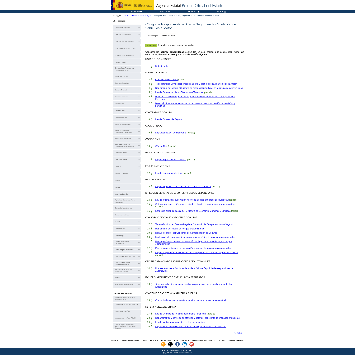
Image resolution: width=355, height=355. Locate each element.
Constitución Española (122, 27)
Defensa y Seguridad (122, 83)
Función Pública (120, 62)
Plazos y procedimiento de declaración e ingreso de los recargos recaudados (193, 248)
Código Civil (161, 146)
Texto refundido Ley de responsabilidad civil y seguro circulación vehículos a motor (196, 84)
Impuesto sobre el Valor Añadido (125, 318)
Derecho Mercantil (121, 117)
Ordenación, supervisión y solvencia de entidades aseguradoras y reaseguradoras (195, 204)
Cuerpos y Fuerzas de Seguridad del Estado (122, 264)
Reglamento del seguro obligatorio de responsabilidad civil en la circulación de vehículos (199, 88)
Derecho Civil (119, 104)
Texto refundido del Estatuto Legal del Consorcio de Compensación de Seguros (194, 224)
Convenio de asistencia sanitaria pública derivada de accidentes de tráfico (191, 300)
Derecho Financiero (121, 97)
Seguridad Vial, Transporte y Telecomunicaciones (124, 69)
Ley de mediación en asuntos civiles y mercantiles (180, 322)
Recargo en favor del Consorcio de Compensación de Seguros (186, 233)
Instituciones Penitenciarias (124, 284)
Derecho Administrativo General (125, 48)
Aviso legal (154, 340)
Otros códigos (119, 236)
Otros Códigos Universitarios (124, 250)
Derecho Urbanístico (122, 215)
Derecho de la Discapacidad (124, 41)
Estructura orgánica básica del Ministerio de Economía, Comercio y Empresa (193, 211)
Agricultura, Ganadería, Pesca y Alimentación (125, 201)
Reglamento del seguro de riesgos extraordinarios (179, 229)
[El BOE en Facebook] (177, 346)
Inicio (126, 15)
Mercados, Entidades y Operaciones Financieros (123, 131)
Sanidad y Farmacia (121, 173)
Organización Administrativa (124, 55)
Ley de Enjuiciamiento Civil (168, 173)
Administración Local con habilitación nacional (123, 271)
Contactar (115, 340)
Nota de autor (162, 66)
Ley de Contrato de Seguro (168, 119)
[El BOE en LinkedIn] (184, 346)
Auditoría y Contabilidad (123, 138)
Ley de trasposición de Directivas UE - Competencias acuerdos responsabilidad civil (196, 252)
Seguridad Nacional (121, 76)
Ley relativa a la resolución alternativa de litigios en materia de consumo (190, 326)
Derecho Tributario (121, 90)
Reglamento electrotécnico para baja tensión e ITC (125, 298)
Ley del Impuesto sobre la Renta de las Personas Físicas (183, 186)
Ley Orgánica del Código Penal (170, 133)
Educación (118, 166)
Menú (220, 12)
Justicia (117, 277)
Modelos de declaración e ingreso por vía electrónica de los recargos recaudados (195, 237)
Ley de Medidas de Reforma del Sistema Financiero (180, 314)
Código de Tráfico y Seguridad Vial (126, 304)
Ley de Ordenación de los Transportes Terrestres (179, 92)
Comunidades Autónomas (123, 208)
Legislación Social (121, 152)
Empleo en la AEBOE (236, 340)
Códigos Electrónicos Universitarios (122, 243)
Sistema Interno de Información (203, 340)
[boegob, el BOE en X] (170, 346)
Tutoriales (221, 340)
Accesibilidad (166, 340)
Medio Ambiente (120, 229)
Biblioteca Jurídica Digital (141, 15)
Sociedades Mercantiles (123, 124)
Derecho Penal (120, 111)
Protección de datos (181, 340)
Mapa (145, 340)
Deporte (117, 180)
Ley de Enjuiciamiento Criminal (170, 159)
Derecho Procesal (121, 159)
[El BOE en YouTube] (191, 346)
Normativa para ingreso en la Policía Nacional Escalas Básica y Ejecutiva (126, 326)
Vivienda (118, 222)
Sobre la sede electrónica (130, 340)
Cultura (117, 187)
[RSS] (163, 346)
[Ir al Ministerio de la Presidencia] (132, 5)
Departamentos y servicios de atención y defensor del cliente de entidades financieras (197, 318)
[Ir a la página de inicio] (189, 6)
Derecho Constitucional (122, 34)
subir (239, 333)
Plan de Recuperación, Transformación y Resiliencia (124, 145)
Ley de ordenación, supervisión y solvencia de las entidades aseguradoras (192, 200)
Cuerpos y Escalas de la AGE (125, 256)
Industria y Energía (121, 194)
